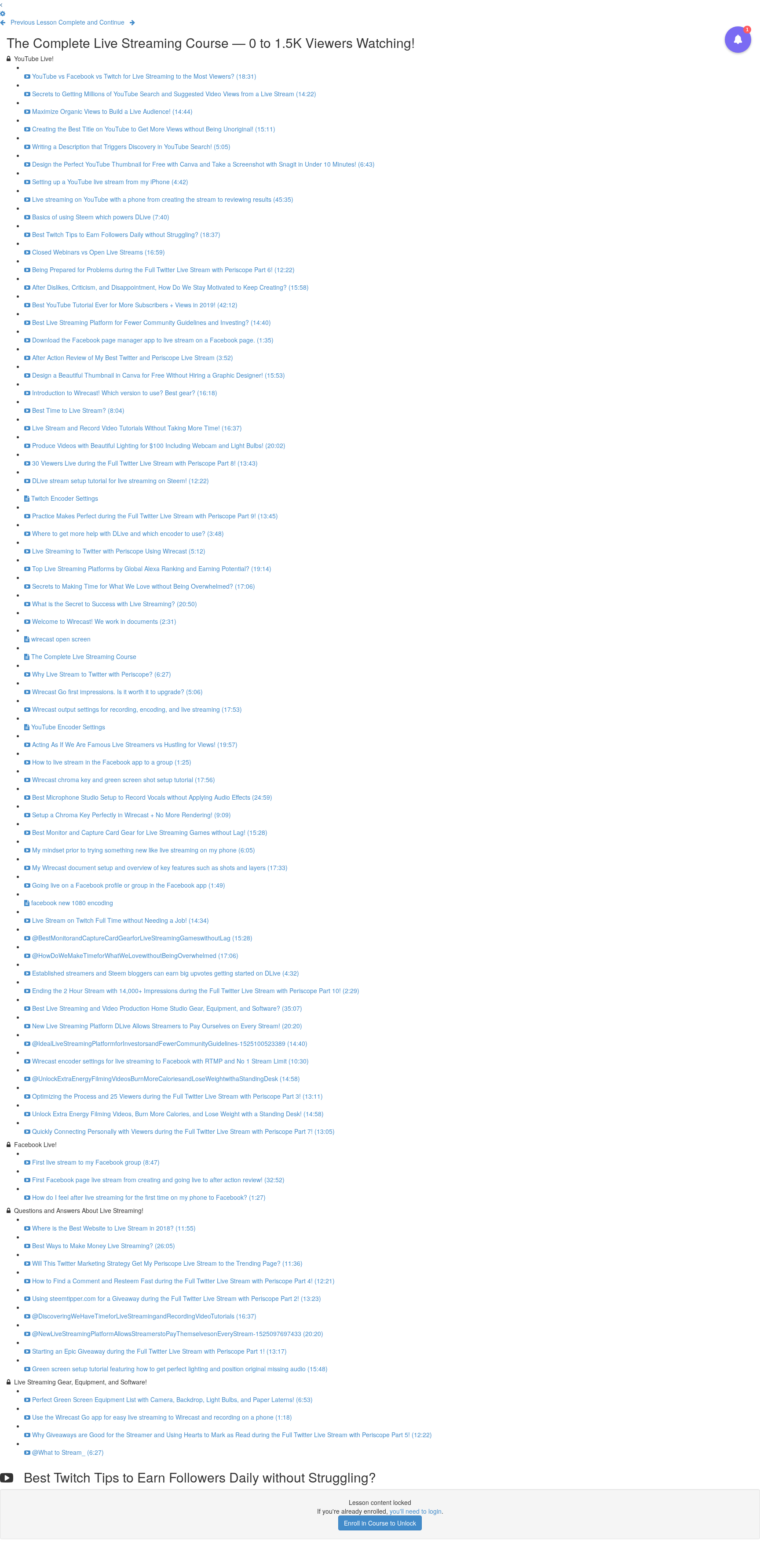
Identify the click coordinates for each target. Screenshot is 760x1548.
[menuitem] (2, 13)
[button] (1, 4)
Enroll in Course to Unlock (380, 1523)
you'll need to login (416, 1511)
